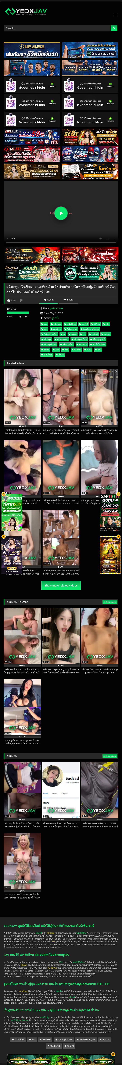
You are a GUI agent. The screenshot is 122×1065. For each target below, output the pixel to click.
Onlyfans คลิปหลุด (91, 329)
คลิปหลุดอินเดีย (50, 344)
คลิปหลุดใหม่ (67, 344)
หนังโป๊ (85, 324)
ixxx (45, 329)
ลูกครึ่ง (55, 318)
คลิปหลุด (57, 324)
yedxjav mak (56, 308)
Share (69, 299)
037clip (97, 324)
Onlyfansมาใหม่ (50, 334)
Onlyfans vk (72, 329)
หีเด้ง (99, 349)
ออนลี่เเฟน (48, 355)
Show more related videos (61, 585)
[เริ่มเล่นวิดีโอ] (61, 213)
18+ (107, 324)
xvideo (73, 334)
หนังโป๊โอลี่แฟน (99, 344)
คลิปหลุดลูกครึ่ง (99, 339)
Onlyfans (57, 329)
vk (64, 334)
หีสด (66, 349)
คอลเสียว (83, 344)
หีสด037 (77, 349)
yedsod (95, 334)
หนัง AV (105, 1039)
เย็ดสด (61, 355)
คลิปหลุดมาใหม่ (80, 339)
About (50, 299)
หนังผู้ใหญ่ (71, 324)
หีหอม (89, 349)
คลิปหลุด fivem (65, 1039)
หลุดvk (46, 349)
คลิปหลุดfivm (62, 339)
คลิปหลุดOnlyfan (87, 1039)
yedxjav (107, 334)
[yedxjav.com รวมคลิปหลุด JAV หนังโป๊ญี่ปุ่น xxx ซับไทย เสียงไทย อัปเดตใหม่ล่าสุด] (61, 12)
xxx (45, 324)
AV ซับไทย (19, 1039)
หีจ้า (57, 349)
